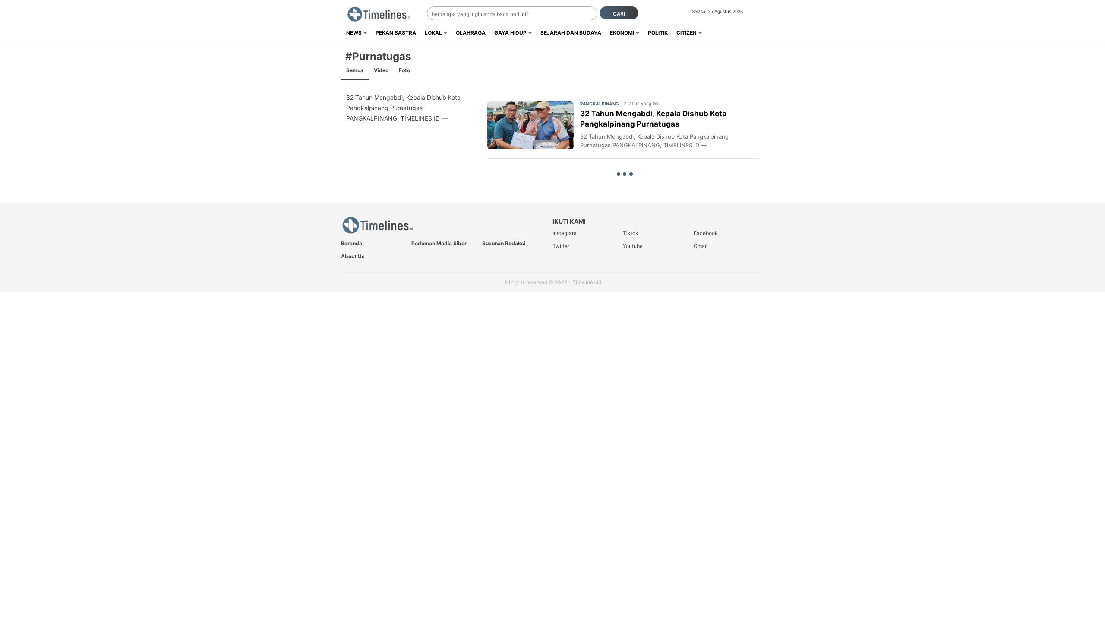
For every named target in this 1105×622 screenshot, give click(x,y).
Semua (354, 70)
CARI (619, 13)
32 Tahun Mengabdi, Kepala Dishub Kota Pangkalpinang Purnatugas (653, 118)
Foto (404, 70)
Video (381, 70)
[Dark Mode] (758, 13)
